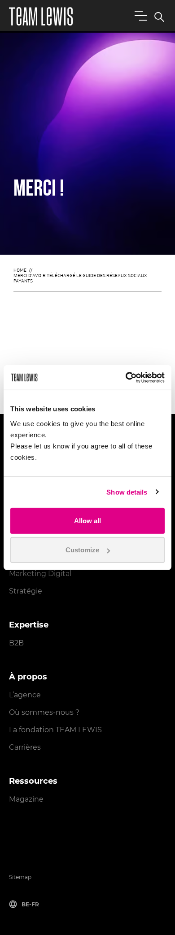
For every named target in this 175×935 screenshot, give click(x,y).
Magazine (26, 799)
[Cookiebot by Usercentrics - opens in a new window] (126, 377)
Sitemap (20, 877)
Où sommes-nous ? (44, 712)
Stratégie (25, 591)
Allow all (87, 520)
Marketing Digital (40, 573)
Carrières (25, 747)
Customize (82, 550)
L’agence (25, 695)
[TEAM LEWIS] (41, 16)
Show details (126, 492)
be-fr (30, 904)
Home (19, 270)
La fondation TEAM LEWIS (55, 730)
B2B (16, 643)
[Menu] (139, 15)
